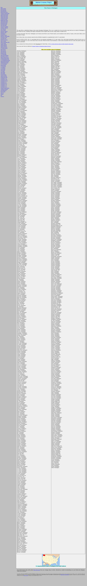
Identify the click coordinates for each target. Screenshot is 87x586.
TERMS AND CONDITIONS (64, 574)
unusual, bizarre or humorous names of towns (41, 46)
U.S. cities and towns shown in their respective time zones (61, 44)
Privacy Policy (26, 575)
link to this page (37, 569)
